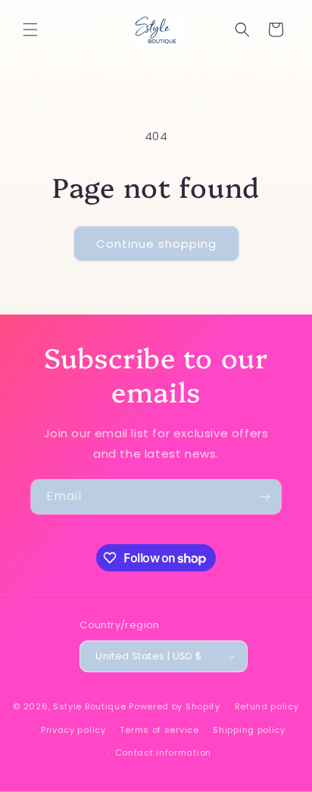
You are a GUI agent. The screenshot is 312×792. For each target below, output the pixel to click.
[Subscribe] (264, 497)
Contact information (163, 753)
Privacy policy (73, 730)
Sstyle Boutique (89, 706)
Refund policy (267, 706)
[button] (30, 29)
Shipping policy (249, 730)
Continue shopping (156, 244)
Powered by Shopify (174, 706)
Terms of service (159, 730)
